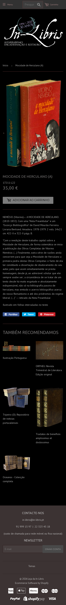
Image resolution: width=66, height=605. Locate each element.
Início (5, 65)
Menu (10, 4)
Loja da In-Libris (36, 578)
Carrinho (54, 4)
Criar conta (53, 549)
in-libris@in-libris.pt (33, 519)
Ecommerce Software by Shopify (31, 583)
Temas (31, 566)
